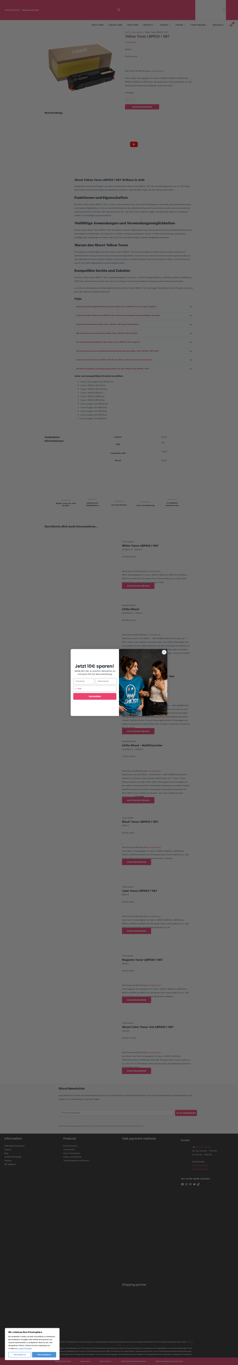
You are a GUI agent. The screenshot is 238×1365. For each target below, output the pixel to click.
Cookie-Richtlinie (25, 1348)
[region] (32, 1344)
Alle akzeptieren (44, 1354)
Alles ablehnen (20, 1354)
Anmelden (95, 696)
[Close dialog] (164, 652)
